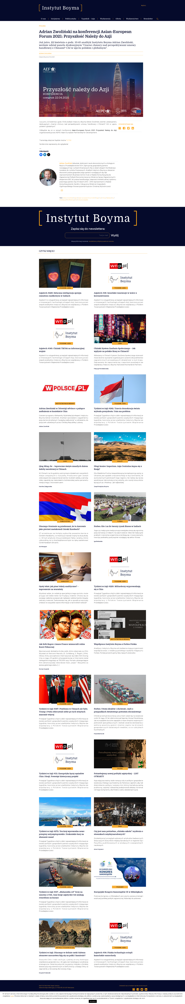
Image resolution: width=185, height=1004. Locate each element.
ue (76, 200)
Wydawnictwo (132, 19)
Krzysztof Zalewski (44, 973)
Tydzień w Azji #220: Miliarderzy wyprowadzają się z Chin (117, 587)
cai (100, 198)
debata (108, 198)
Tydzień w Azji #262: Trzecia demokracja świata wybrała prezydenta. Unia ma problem (117, 410)
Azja (97, 198)
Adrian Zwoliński (45, 53)
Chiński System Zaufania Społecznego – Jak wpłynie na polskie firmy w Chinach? (114, 349)
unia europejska (83, 200)
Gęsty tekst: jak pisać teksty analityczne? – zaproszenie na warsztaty (59, 587)
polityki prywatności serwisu (105, 241)
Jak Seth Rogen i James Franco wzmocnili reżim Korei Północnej (62, 645)
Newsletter (148, 19)
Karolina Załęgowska (45, 486)
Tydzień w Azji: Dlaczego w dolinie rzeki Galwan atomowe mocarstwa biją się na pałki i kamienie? (62, 954)
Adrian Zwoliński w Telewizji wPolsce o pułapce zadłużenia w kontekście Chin (62, 410)
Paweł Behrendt (99, 733)
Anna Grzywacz (98, 849)
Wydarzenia (105, 19)
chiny (104, 198)
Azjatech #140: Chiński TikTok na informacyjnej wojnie (61, 349)
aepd (75, 198)
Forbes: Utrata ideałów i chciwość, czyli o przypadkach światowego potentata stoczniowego (117, 710)
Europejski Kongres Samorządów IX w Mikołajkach (118, 892)
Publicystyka (70, 19)
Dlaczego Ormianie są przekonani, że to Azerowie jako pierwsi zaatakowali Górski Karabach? (62, 527)
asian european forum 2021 (86, 198)
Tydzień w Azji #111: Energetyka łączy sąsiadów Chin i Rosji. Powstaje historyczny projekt (61, 775)
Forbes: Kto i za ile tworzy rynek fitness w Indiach (117, 526)
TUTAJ (68, 140)
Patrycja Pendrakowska (101, 368)
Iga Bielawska (98, 541)
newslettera (92, 241)
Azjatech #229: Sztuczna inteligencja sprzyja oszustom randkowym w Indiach (60, 294)
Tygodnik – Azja (88, 19)
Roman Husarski (44, 669)
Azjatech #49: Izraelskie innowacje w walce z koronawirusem (115, 294)
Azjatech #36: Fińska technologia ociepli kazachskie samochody (113, 954)
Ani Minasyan (43, 546)
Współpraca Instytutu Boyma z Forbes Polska (115, 644)
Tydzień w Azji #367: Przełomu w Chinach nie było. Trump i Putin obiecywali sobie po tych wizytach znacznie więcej (63, 712)
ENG (144, 5)
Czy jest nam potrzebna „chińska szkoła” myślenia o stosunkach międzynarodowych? (118, 832)
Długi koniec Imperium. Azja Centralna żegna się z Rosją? (118, 467)
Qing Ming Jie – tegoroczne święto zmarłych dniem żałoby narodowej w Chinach (63, 467)
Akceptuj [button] (93, 1001)
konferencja (71, 200)
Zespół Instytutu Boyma (101, 486)
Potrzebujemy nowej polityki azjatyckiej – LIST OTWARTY (116, 775)
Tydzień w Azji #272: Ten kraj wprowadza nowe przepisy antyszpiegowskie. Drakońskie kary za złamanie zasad (61, 834)
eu (113, 198)
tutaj (12, 996)
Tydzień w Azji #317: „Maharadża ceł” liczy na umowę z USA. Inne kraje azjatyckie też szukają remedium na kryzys (61, 895)
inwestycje (62, 200)
